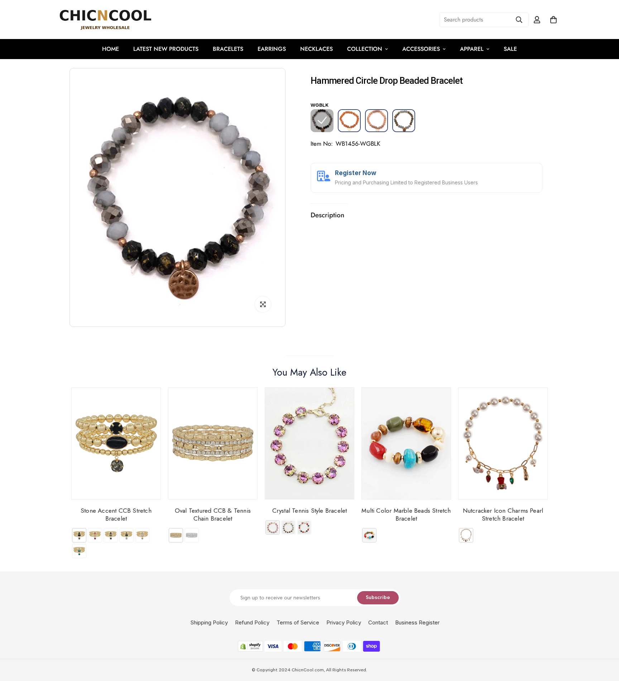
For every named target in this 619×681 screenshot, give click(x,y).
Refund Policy (252, 622)
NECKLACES (316, 49)
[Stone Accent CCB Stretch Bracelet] (116, 443)
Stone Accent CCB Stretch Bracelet (116, 514)
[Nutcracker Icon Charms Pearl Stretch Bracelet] (503, 443)
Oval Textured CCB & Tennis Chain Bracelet (213, 514)
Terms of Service (298, 622)
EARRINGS (272, 49)
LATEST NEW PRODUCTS (165, 49)
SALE (510, 49)
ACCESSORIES (421, 49)
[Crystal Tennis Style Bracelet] (309, 443)
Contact (378, 622)
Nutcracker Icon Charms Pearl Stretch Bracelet (503, 514)
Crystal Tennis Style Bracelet (309, 510)
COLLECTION (364, 49)
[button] (553, 19)
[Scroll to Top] (605, 642)
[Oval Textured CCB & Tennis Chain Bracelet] (213, 443)
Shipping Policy (209, 622)
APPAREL (472, 49)
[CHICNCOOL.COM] (105, 19)
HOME (110, 49)
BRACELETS (228, 49)
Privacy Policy (343, 622)
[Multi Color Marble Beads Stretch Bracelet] (406, 443)
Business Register (417, 622)
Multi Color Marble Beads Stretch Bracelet (406, 514)
